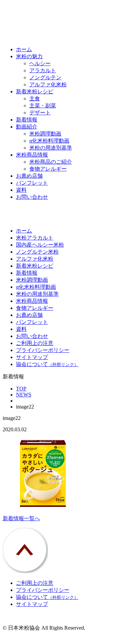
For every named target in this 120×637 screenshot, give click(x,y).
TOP (21, 388)
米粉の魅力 (29, 56)
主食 (34, 98)
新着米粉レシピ (34, 91)
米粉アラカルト (34, 238)
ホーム (24, 49)
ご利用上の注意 (34, 343)
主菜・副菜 (42, 105)
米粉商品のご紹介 (50, 162)
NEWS (23, 394)
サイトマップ (32, 357)
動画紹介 (26, 126)
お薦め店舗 (29, 176)
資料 (21, 190)
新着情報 (26, 119)
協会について (47, 364)
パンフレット (32, 183)
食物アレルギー (48, 169)
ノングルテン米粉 (37, 252)
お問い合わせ (32, 197)
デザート (40, 112)
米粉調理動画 (45, 133)
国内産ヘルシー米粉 (40, 245)
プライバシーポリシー (42, 350)
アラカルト (42, 70)
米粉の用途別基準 (50, 148)
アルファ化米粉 (48, 84)
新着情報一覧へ (21, 518)
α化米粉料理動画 (49, 141)
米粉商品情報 (32, 155)
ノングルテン (45, 77)
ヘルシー (40, 63)
